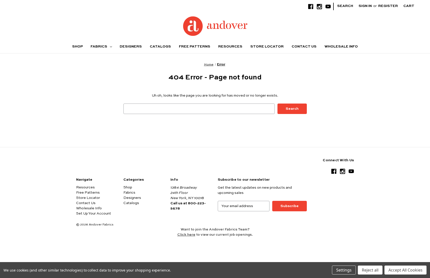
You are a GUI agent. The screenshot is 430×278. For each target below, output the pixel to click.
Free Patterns (194, 46)
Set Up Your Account (93, 213)
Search (345, 6)
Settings (344, 270)
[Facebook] (310, 6)
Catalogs (160, 46)
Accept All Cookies (405, 270)
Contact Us (304, 46)
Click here (186, 234)
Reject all (370, 270)
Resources (230, 46)
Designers (131, 46)
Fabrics (99, 46)
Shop (77, 46)
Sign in (365, 6)
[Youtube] (328, 6)
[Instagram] (319, 6)
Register (388, 6)
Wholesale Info (341, 46)
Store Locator (267, 46)
